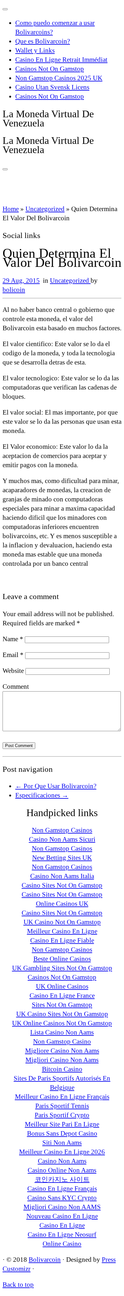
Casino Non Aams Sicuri (62, 839)
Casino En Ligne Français (62, 1188)
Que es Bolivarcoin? (42, 41)
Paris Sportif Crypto (62, 1115)
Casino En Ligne (62, 1225)
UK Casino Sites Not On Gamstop (62, 1014)
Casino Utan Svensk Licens (52, 87)
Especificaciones (41, 795)
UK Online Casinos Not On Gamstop (62, 1023)
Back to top (18, 1284)
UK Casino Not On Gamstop (62, 922)
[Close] (5, 9)
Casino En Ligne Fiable (62, 940)
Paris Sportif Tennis (62, 1106)
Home (11, 209)
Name (13, 639)
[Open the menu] (5, 169)
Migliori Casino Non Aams (62, 1060)
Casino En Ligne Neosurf (62, 1234)
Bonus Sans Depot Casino (62, 1133)
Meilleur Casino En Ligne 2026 (62, 1152)
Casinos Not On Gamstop (49, 69)
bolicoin (14, 289)
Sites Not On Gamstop (62, 1005)
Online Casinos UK (62, 903)
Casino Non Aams (62, 1161)
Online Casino (62, 1244)
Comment (16, 686)
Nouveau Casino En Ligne (62, 1216)
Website (13, 670)
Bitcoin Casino (62, 1069)
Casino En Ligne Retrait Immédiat (61, 59)
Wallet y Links (35, 50)
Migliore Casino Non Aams (62, 1050)
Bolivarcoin (45, 1259)
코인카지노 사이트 (62, 1179)
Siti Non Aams (62, 1142)
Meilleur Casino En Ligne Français (62, 1096)
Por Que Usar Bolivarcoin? (55, 786)
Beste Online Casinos (62, 959)
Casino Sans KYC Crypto (62, 1198)
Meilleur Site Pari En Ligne (62, 1124)
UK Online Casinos (62, 986)
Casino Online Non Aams (62, 1170)
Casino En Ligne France (62, 995)
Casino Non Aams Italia (62, 876)
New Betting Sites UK (62, 857)
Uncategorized (45, 209)
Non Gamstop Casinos (62, 830)
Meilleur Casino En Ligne (62, 931)
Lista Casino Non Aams (62, 1032)
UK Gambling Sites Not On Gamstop (62, 968)
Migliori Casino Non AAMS (62, 1207)
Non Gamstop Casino (62, 1041)
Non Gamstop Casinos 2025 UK (58, 78)
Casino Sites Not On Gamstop (62, 885)
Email (13, 655)
